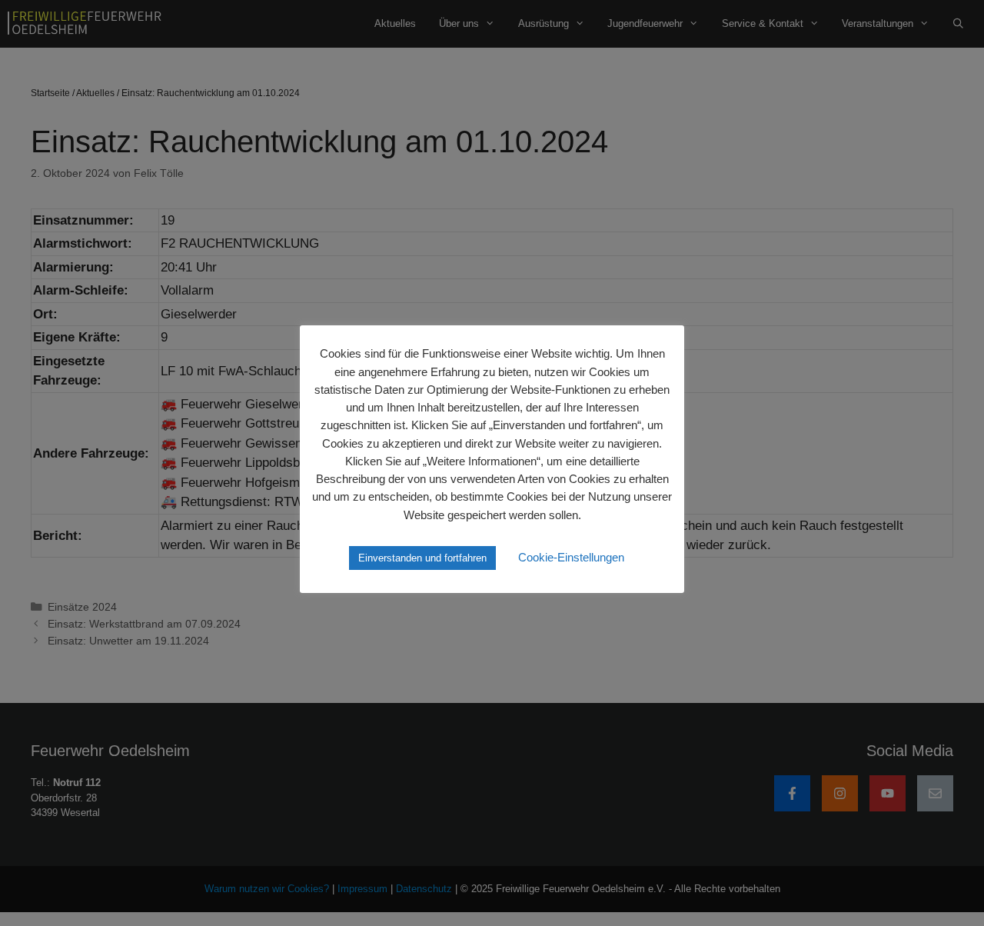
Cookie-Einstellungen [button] (571, 557)
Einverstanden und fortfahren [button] (422, 558)
